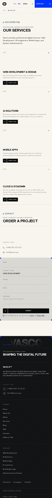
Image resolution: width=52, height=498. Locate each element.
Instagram (17, 482)
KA (15, 4)
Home (4, 10)
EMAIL (5, 288)
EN (19, 4)
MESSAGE (6, 296)
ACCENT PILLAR (8, 270)
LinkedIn (28, 482)
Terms (32, 315)
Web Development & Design (19, 72)
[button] (28, 4)
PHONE (5, 279)
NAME (5, 262)
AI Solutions (11, 111)
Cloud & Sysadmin (14, 187)
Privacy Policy (41, 315)
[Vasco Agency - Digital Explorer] (4, 3)
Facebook (6, 482)
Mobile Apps (10, 150)
